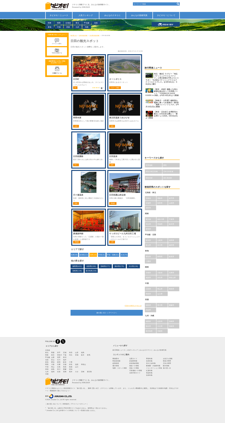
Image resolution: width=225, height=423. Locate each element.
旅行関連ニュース (118, 350)
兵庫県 (171, 273)
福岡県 (148, 321)
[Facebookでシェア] (57, 341)
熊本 (70, 372)
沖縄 (86, 27)
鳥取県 (171, 289)
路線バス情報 (134, 366)
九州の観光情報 (83, 35)
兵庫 (58, 364)
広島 (58, 367)
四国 (68, 27)
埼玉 (70, 355)
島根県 (148, 294)
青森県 (160, 198)
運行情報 (115, 366)
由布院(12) (84, 255)
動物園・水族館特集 (153, 366)
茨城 (76, 355)
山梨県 (160, 240)
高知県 (148, 310)
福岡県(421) (77, 266)
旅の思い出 (74, 35)
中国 (59, 27)
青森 (52, 352)
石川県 (160, 245)
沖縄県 (160, 331)
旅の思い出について (54, 404)
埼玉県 (148, 224)
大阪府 (160, 273)
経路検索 (115, 363)
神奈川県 (160, 219)
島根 (70, 367)
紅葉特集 (149, 370)
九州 (77, 27)
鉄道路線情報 (134, 363)
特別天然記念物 (152, 171)
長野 (58, 357)
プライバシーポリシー (78, 404)
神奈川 (59, 355)
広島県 (148, 289)
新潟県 (148, 240)
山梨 (52, 357)
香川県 (160, 305)
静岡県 (160, 256)
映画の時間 (167, 361)
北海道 (68, 23)
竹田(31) (101, 255)
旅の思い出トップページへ (106, 313)
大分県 (160, 326)
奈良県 (160, 277)
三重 (70, 362)
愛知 (52, 362)
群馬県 (148, 229)
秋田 (70, 352)
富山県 (148, 245)
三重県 (148, 261)
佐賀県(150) (91, 266)
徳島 (52, 369)
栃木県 (171, 224)
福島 (82, 352)
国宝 (165, 165)
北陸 (96, 23)
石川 (58, 360)
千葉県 (171, 219)
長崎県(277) (105, 266)
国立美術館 (167, 178)
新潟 (64, 357)
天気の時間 (167, 363)
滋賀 (76, 364)
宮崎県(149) (77, 271)
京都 (64, 364)
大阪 (52, 364)
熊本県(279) (119, 266)
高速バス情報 (134, 368)
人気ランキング (86, 15)
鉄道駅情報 (133, 361)
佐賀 (58, 372)
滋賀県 (148, 277)
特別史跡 (149, 178)
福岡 (52, 372)
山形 (76, 352)
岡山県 (160, 289)
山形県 (171, 203)
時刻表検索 (116, 361)
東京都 (148, 219)
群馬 (88, 355)
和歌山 (83, 364)
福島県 (148, 208)
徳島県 (148, 305)
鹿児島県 (149, 331)
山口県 (160, 294)
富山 (52, 360)
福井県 (171, 245)
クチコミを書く (57, 43)
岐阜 (64, 362)
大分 (76, 372)
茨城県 (160, 224)
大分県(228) (133, 266)
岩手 (58, 352)
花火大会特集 (151, 363)
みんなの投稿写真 (139, 15)
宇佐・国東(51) (113, 255)
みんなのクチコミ (112, 15)
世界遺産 (149, 165)
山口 (76, 367)
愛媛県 (171, 305)
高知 (70, 369)
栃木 (82, 355)
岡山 (52, 367)
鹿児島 (89, 372)
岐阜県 (171, 256)
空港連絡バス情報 (135, 370)
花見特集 (149, 361)
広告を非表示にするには (133, 306)
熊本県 (148, 326)
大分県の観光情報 (94, 35)
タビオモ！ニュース (59, 15)
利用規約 (66, 404)
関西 (59, 23)
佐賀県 (160, 321)
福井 (64, 360)
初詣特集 (149, 373)
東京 (52, 355)
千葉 (64, 355)
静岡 (58, 362)
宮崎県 (171, 326)
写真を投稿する (57, 53)
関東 (49, 23)
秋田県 (160, 203)
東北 (77, 23)
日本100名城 (168, 171)
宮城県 (148, 203)
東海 (49, 27)
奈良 (70, 364)
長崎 (64, 372)
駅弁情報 (166, 366)
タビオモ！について (166, 15)
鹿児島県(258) (91, 271)
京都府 (148, 273)
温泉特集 (149, 375)
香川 (58, 369)
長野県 (171, 240)
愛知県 (148, 256)
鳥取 (64, 367)
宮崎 (82, 372)
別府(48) (74, 255)
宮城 (64, 352)
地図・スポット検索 (119, 368)
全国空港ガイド (135, 373)
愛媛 (64, 369)
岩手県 (171, 198)
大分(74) (124, 255)
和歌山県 (172, 277)
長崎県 (171, 321)
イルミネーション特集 (154, 368)
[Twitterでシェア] (63, 341)
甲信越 (86, 23)
